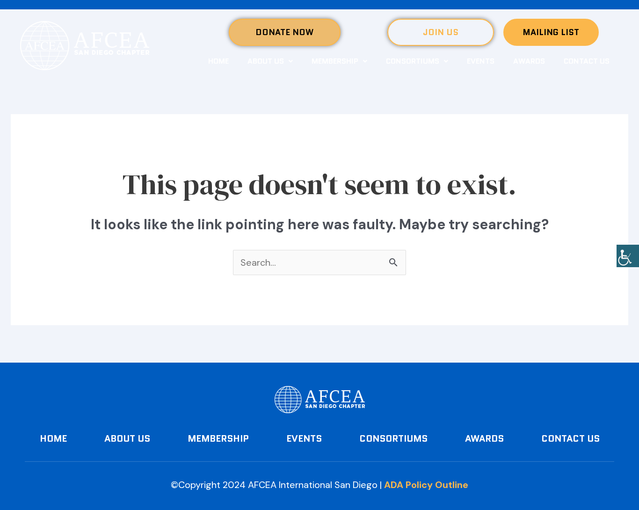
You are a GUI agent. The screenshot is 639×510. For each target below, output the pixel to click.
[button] (270, 61)
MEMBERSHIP (335, 61)
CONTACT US (587, 61)
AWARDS (529, 61)
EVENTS (480, 61)
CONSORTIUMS (412, 61)
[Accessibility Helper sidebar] (628, 256)
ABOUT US (265, 61)
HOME (218, 61)
